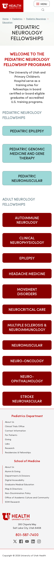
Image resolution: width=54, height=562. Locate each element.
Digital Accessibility (14, 480)
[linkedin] (33, 541)
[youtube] (27, 541)
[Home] (11, 6)
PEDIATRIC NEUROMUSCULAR (27, 178)
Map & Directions (13, 488)
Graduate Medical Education (19, 484)
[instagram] (39, 541)
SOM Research (12, 501)
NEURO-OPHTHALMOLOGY (27, 378)
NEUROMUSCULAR (27, 345)
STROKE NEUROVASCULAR (27, 398)
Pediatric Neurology (36, 18)
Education (7, 22)
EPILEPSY (27, 258)
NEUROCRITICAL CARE (27, 309)
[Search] (42, 9)
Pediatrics (17, 18)
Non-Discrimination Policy (18, 493)
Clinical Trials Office (14, 426)
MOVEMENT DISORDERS (27, 291)
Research (9, 448)
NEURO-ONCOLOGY (27, 360)
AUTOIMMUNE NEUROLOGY (27, 220)
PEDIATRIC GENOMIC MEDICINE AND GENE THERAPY (27, 153)
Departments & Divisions (17, 475)
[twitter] (15, 541)
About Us (9, 421)
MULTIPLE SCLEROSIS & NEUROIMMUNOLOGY (27, 327)
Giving (8, 439)
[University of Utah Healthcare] (27, 516)
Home (5, 18)
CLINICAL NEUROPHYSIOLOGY (27, 240)
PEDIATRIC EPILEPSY (27, 130)
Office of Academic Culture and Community (27, 497)
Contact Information (15, 430)
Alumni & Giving (12, 471)
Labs (7, 443)
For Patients (11, 435)
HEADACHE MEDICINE (27, 273)
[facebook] (21, 541)
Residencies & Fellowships (18, 452)
